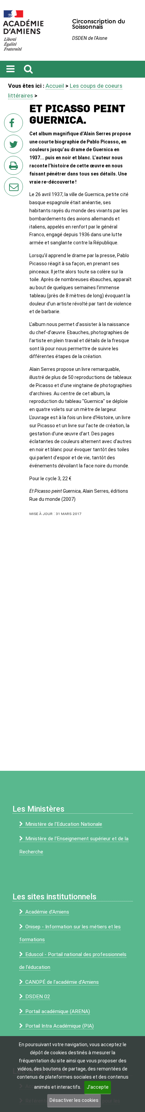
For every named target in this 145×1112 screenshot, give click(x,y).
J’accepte (98, 1087)
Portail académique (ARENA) (57, 1011)
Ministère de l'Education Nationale (63, 824)
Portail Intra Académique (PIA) (59, 1026)
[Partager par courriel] (9, 182)
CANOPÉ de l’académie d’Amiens (62, 982)
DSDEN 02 (37, 997)
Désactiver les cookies (74, 1100)
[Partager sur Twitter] (14, 146)
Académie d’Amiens (47, 912)
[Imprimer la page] (14, 167)
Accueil (55, 85)
